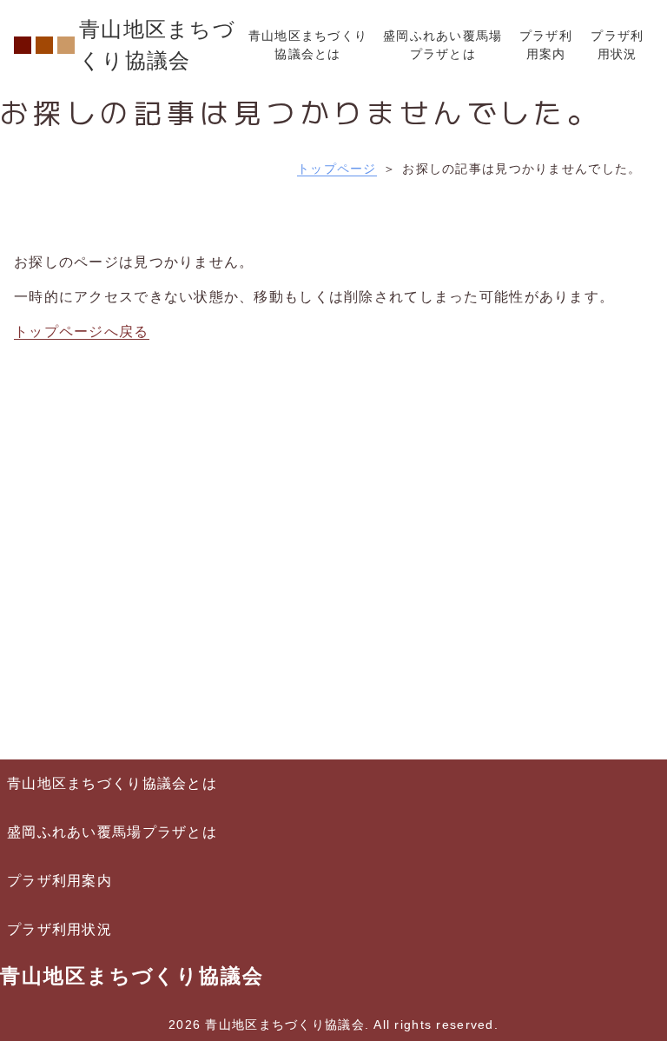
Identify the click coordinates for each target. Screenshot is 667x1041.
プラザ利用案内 (59, 880)
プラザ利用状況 (59, 929)
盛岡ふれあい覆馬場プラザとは (112, 832)
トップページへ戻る (81, 331)
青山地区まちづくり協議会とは (112, 783)
